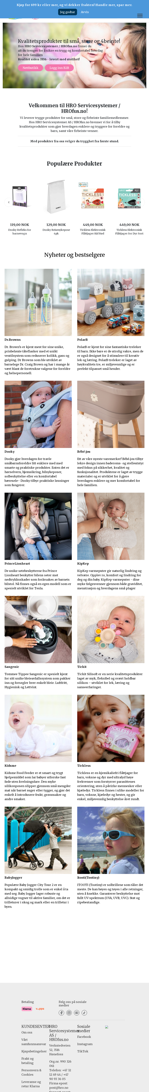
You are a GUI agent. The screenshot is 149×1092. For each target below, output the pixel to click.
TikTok (82, 1051)
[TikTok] (84, 1012)
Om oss (26, 1032)
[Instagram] (69, 1012)
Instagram (84, 1044)
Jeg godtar (67, 12)
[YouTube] (76, 1012)
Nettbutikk (30, 68)
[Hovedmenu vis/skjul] (138, 15)
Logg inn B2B (59, 68)
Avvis (85, 12)
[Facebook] (61, 1012)
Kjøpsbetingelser (34, 1051)
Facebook (84, 1037)
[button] (8, 202)
